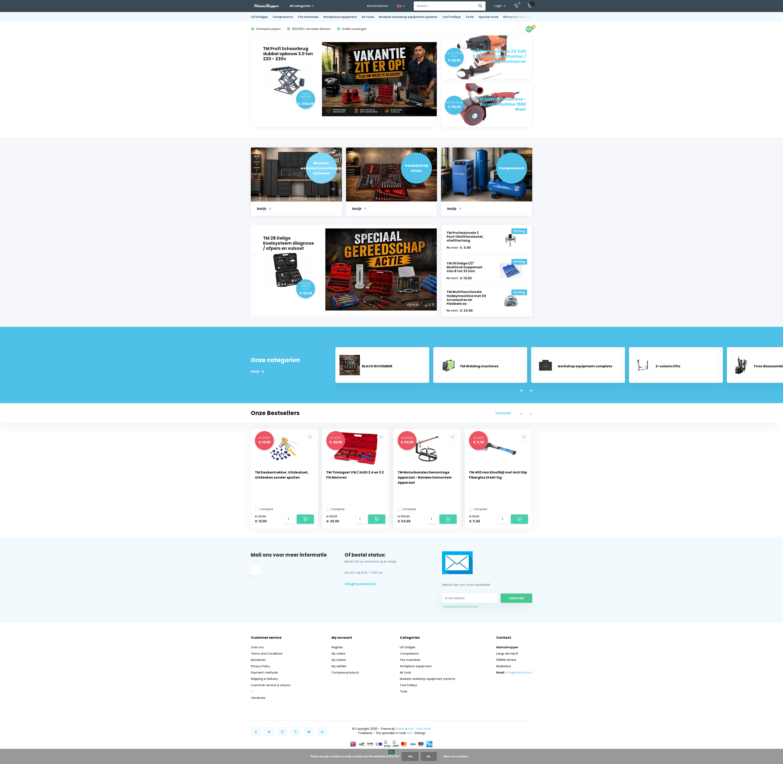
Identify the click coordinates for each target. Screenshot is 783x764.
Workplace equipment (340, 17)
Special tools (488, 17)
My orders (338, 654)
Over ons (257, 647)
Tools (470, 17)
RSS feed (424, 729)
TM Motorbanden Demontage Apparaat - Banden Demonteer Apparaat (425, 477)
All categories (300, 6)
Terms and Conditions (266, 654)
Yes (410, 756)
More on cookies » (456, 756)
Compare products (345, 672)
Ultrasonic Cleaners (518, 17)
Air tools (368, 17)
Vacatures (258, 698)
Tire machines (308, 17)
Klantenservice (377, 6)
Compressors (283, 17)
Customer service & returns (270, 685)
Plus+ (411, 729)
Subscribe (516, 598)
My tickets (339, 660)
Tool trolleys (451, 17)
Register (337, 647)
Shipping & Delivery (264, 679)
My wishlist (339, 666)
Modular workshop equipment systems (408, 17)
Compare (266, 509)
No (429, 756)
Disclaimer (258, 660)
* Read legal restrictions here (460, 606)
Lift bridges (259, 17)
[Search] (480, 6)
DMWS (400, 729)
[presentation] (521, 391)
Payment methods (264, 672)
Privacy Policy (260, 666)
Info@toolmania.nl (360, 584)
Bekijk (255, 371)
